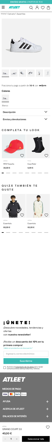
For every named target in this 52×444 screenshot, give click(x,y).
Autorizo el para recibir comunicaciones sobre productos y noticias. (25, 367)
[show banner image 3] (14, 173)
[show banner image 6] (33, 173)
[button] (31, 7)
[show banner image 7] (40, 173)
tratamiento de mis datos (24, 367)
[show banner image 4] (21, 173)
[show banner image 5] (27, 173)
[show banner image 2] (8, 173)
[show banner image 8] (46, 173)
